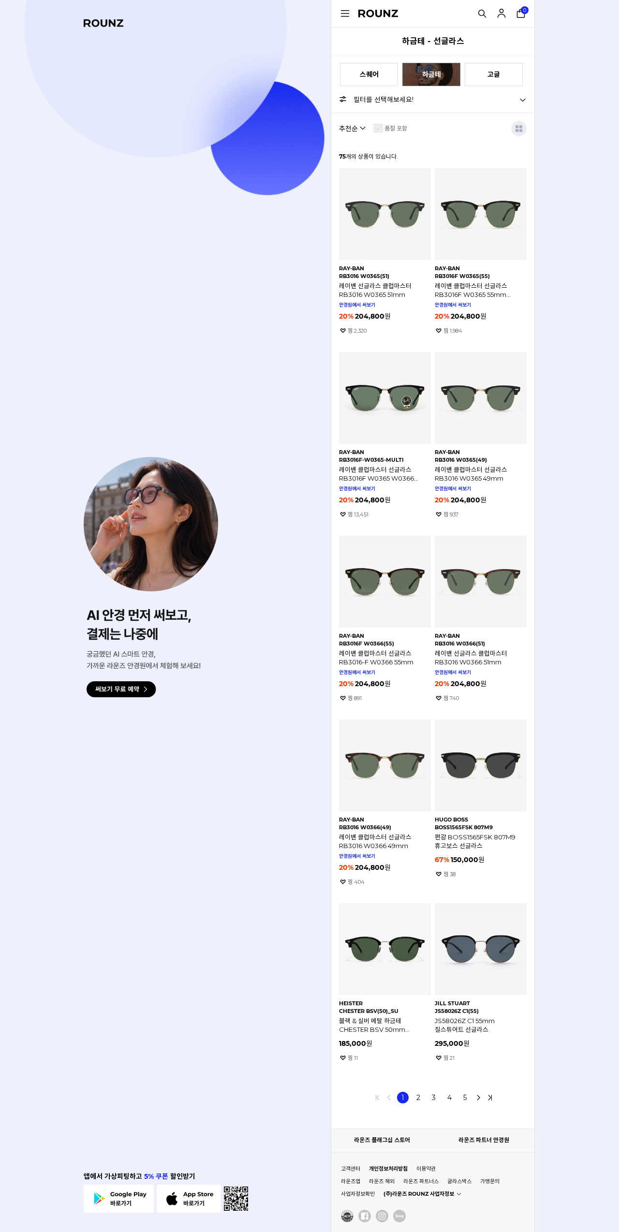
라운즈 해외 (382, 1181)
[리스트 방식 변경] (519, 128)
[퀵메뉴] (345, 13)
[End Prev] (377, 1097)
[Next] (478, 1097)
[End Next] (490, 1097)
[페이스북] (364, 1216)
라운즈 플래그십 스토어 (382, 1140)
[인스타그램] (382, 1216)
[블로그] (399, 1216)
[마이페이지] (501, 13)
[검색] (482, 13)
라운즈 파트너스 (421, 1181)
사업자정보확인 (358, 1193)
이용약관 (426, 1168)
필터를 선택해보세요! (383, 99)
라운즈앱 (350, 1181)
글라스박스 (459, 1181)
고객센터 (350, 1168)
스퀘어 (369, 74)
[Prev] (389, 1097)
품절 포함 (395, 128)
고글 (493, 74)
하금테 (431, 74)
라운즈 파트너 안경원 (483, 1140)
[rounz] (103, 23)
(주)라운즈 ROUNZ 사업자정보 (418, 1193)
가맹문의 (490, 1181)
